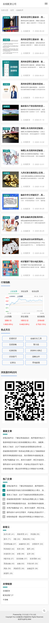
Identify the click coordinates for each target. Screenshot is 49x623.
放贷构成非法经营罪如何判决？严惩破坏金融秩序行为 (33, 239)
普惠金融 (9, 563)
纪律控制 (13, 350)
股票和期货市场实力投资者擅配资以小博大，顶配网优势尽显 (24, 442)
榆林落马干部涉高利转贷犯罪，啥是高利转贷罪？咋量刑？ (33, 106)
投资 (20, 548)
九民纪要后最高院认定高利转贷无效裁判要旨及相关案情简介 (33, 172)
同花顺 (35, 534)
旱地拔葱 (36, 362)
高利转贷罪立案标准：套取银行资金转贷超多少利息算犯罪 (33, 61)
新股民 (8, 573)
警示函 (36, 344)
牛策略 (5, 599)
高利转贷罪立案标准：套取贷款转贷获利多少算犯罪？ (33, 39)
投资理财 (35, 558)
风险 (7, 568)
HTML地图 (32, 614)
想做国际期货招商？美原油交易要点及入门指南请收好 (24, 451)
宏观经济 (13, 338)
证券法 (13, 362)
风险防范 (19, 568)
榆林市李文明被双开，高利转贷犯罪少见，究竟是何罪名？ (33, 195)
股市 (7, 539)
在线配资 (6, 590)
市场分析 (32, 563)
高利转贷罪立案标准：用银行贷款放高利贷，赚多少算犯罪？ (33, 17)
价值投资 (9, 553)
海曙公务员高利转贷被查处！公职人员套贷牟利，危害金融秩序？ (33, 128)
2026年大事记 (36, 350)
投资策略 (21, 558)
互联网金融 (10, 544)
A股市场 (9, 558)
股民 (30, 548)
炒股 (20, 553)
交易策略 (13, 344)
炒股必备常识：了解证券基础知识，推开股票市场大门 (24, 438)
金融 (20, 563)
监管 (30, 553)
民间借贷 (9, 548)
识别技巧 (13, 356)
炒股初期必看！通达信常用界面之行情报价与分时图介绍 (24, 468)
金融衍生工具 (36, 338)
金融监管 (32, 568)
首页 (12, 10)
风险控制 (29, 539)
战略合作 (36, 356)
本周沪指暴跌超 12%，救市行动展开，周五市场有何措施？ (24, 460)
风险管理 (22, 534)
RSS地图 (25, 614)
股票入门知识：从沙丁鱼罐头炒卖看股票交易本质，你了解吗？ (24, 446)
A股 (17, 539)
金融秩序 (19, 10)
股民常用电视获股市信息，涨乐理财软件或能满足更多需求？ (24, 455)
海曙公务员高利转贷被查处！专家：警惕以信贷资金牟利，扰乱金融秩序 (33, 150)
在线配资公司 (9, 3)
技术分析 (9, 534)
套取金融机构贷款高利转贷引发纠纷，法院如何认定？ (33, 217)
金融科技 (24, 544)
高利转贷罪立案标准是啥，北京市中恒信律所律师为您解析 (33, 84)
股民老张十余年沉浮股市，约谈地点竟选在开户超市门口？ (24, 464)
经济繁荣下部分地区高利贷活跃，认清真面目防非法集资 (33, 261)
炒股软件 (37, 544)
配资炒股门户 (8, 595)
